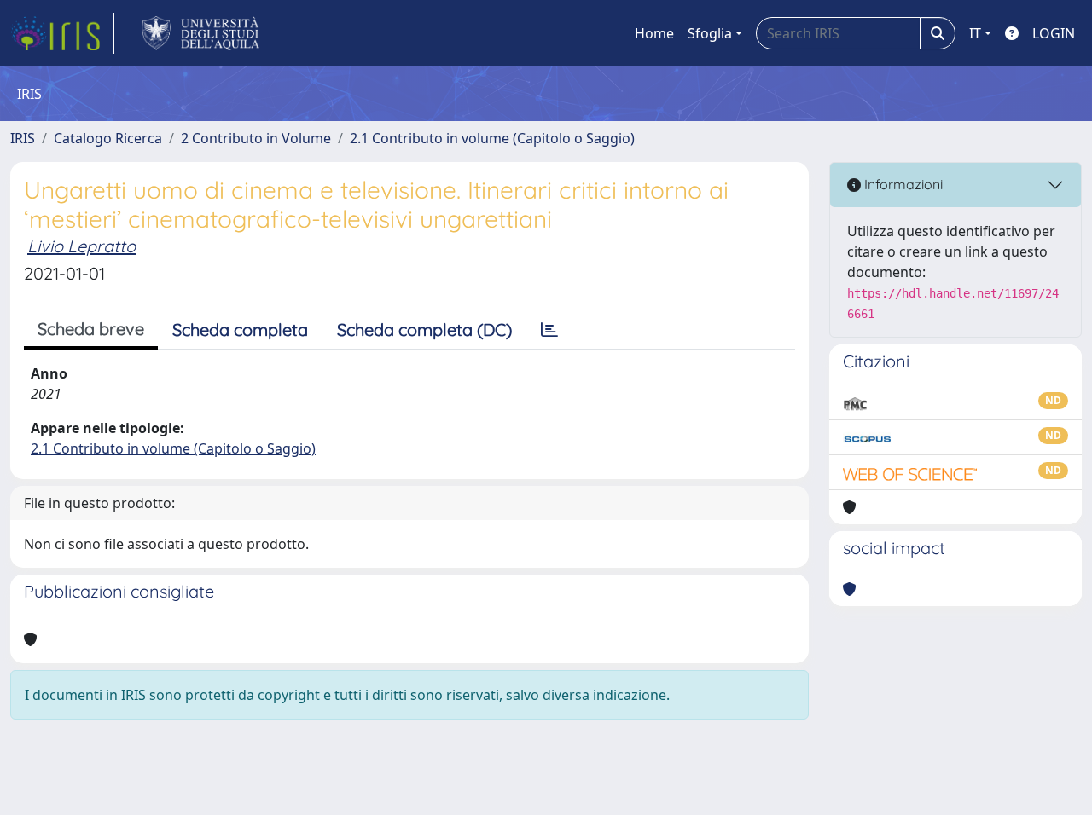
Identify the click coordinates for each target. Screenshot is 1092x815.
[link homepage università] (201, 33)
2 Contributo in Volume (256, 138)
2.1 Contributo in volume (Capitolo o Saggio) (492, 138)
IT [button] (975, 33)
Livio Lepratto (81, 246)
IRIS (22, 138)
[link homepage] (62, 33)
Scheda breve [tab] (91, 328)
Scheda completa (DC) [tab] (424, 329)
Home (654, 33)
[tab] (549, 330)
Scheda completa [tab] (240, 329)
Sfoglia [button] (710, 33)
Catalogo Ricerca (108, 138)
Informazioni (902, 184)
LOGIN (1053, 33)
